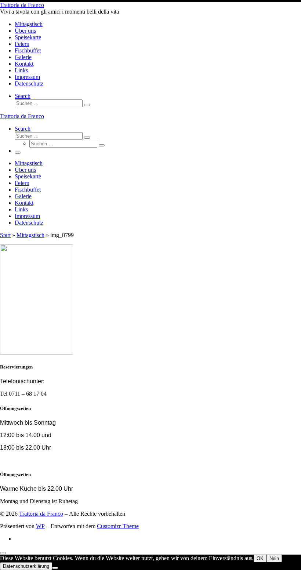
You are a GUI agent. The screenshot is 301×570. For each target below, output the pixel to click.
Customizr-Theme (118, 526)
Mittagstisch (30, 235)
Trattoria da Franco (41, 514)
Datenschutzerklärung (26, 566)
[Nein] (55, 568)
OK (260, 558)
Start (5, 235)
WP (40, 526)
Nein (274, 558)
